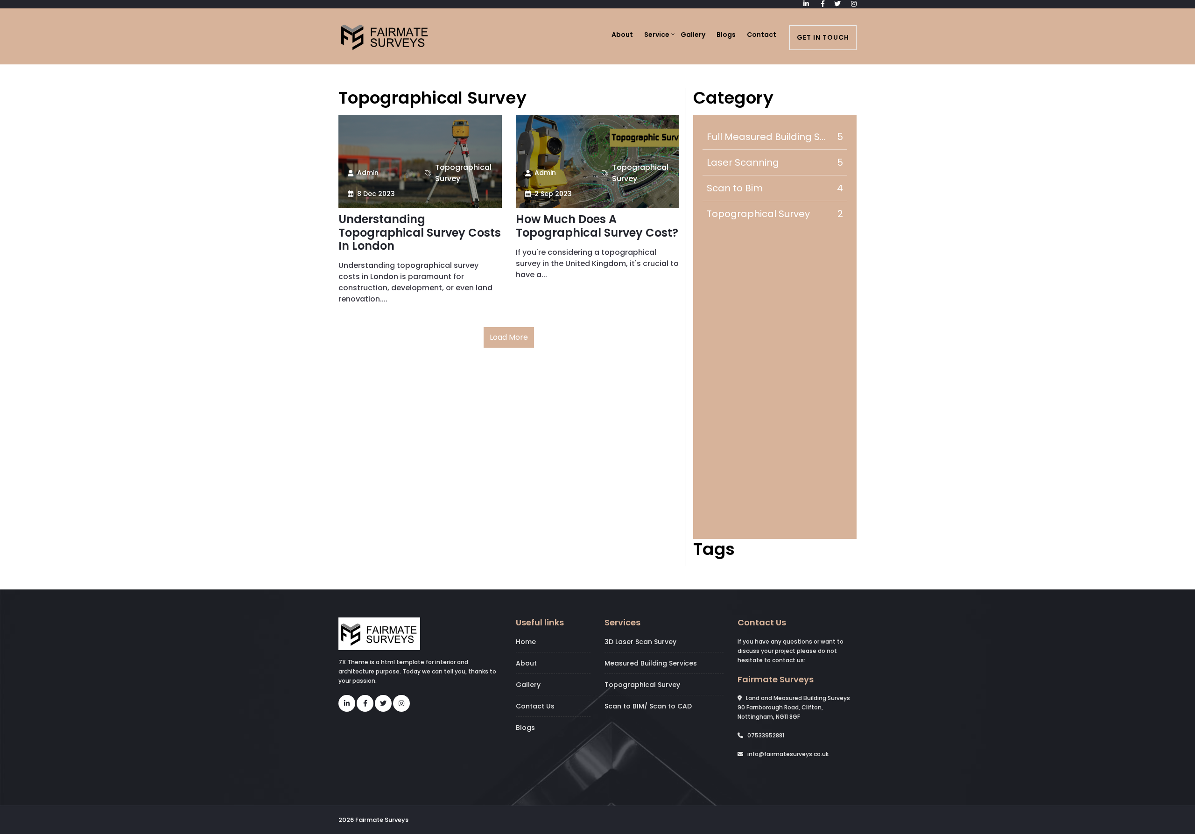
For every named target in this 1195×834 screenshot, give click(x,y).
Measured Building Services (651, 663)
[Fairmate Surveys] (385, 35)
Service (656, 34)
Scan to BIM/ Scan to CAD (648, 706)
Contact (761, 34)
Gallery (693, 34)
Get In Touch (823, 37)
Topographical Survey (642, 684)
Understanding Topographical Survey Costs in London (419, 233)
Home (526, 641)
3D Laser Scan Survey (640, 641)
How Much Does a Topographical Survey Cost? (597, 226)
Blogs (726, 34)
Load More (509, 337)
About (622, 34)
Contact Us (535, 706)
